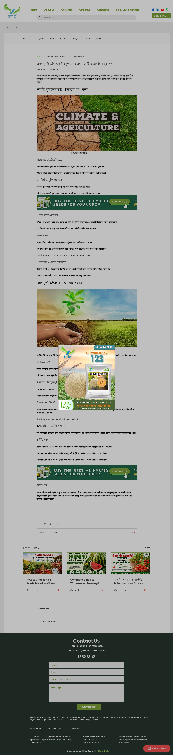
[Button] (86, 377)
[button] (117, 343)
